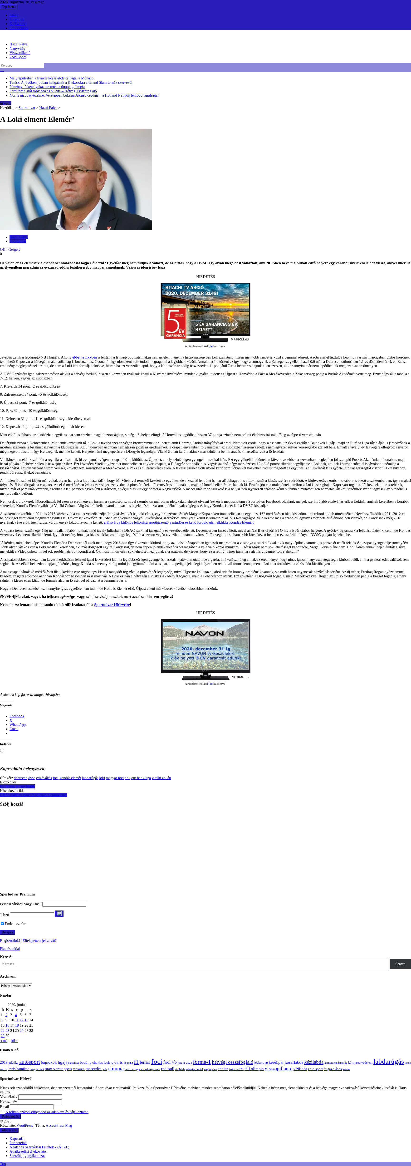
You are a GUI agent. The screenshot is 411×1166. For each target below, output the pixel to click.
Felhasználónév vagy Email (20, 904)
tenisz (223, 1068)
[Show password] (59, 913)
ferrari (145, 1062)
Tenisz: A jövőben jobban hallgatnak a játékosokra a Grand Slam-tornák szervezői (71, 82)
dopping (128, 1062)
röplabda (180, 1069)
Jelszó (4, 915)
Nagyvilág (17, 48)
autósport (29, 1062)
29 (3, 1036)
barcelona (73, 1062)
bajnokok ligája (54, 1062)
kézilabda (313, 1062)
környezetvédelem (360, 1062)
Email (14, 15)
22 (3, 1030)
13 (26, 1020)
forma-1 (202, 1062)
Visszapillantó (20, 53)
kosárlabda (294, 1062)
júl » (14, 1041)
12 (22, 1020)
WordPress (25, 1125)
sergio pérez (210, 1069)
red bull (167, 1068)
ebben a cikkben (84, 357)
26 (22, 1030)
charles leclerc (102, 1062)
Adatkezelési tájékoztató (28, 1151)
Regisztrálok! (10, 941)
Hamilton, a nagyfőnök (17, 786)
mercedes (94, 1069)
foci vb (170, 1062)
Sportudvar (27, 108)
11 (17, 1020)
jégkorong (261, 1062)
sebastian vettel (194, 1069)
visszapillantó (279, 1068)
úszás (346, 1069)
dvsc (31, 778)
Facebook (17, 19)
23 (7, 1030)
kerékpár (276, 1062)
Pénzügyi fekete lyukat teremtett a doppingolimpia (47, 87)
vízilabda (300, 1069)
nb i (127, 778)
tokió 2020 (236, 1069)
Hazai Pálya (19, 44)
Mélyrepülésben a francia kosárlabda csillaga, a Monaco (51, 78)
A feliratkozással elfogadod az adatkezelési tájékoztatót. (46, 1112)
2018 (4, 1062)
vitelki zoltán (161, 778)
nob (105, 1069)
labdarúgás (90, 778)
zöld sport (315, 1069)
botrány (85, 1062)
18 (17, 1025)
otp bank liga (141, 778)
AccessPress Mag (59, 1125)
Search (400, 964)
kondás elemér (70, 778)
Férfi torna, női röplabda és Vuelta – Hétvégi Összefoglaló (53, 91)
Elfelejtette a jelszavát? (40, 941)
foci (56, 778)
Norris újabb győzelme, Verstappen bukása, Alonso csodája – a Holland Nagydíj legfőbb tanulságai (84, 95)
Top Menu (8, 7)
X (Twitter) (18, 24)
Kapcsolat (17, 1138)
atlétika (13, 1062)
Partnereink (18, 1143)
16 (7, 1025)
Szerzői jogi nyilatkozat (27, 1156)
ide (211, 346)
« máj (4, 1041)
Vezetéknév (8, 1097)
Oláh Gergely (10, 249)
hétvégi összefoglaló (232, 1062)
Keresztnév (8, 1102)
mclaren (79, 1069)
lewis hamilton (18, 1069)
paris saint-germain (149, 1069)
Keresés (6, 957)
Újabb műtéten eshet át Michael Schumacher (33, 795)
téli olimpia (254, 1069)
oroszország (131, 1069)
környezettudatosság (335, 1062)
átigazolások (333, 1069)
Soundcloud (19, 28)
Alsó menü (9, 1130)
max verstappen (58, 1068)
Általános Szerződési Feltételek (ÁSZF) (39, 1147)
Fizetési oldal (10, 949)
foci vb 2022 (185, 1062)
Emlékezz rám (15, 924)
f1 (136, 1062)
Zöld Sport (18, 57)
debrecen (20, 778)
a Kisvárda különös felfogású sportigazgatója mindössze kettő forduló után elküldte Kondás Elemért (179, 522)
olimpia (116, 1068)
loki (102, 778)
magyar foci (115, 778)
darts (118, 1062)
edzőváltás (44, 778)
